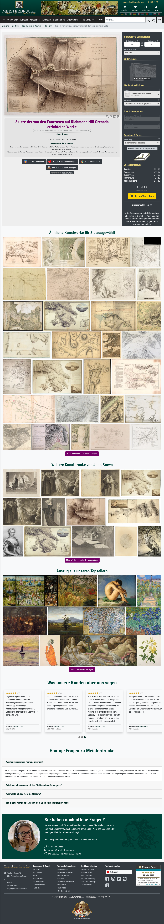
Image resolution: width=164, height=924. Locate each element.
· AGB (35, 876)
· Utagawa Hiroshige (88, 882)
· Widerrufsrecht (38, 882)
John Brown (48, 26)
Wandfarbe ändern (91, 161)
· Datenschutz (38, 879)
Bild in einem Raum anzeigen (63, 167)
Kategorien (35, 19)
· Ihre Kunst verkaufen (65, 872)
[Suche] (148, 20)
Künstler (24, 19)
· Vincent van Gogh (88, 869)
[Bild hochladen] (159, 20)
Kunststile (46, 19)
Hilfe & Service (87, 19)
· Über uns (36, 888)
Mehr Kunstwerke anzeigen (82, 669)
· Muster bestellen (63, 891)
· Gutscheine (61, 888)
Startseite (5, 26)
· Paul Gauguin (86, 876)
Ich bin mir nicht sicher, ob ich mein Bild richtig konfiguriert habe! (37, 802)
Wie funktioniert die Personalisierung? (24, 762)
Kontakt (99, 19)
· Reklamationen (39, 885)
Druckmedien (73, 19)
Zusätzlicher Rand (130, 50)
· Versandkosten (63, 876)
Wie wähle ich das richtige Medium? (23, 793)
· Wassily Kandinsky (88, 879)
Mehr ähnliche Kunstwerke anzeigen (82, 454)
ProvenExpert (133, 726)
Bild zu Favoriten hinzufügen (63, 161)
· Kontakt (36, 869)
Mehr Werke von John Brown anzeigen (82, 560)
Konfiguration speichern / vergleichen (143, 149)
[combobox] (142, 53)
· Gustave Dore (86, 885)
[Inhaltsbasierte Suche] (153, 20)
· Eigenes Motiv (62, 869)
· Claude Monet (86, 872)
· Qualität (60, 879)
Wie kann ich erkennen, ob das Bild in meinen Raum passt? (34, 785)
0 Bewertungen (67, 173)
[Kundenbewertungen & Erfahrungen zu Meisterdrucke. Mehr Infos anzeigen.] (148, 875)
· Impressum (37, 872)
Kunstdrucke (12, 19)
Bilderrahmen (59, 19)
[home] (4, 19)
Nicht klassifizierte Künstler (31, 26)
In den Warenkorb (143, 196)
